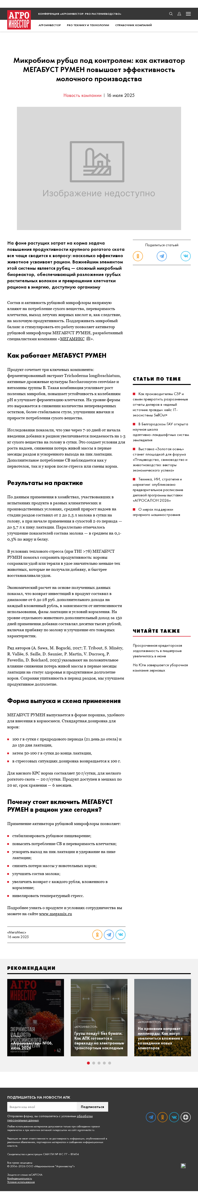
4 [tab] (104, 1063)
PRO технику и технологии (88, 25)
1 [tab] (88, 1063)
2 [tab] (93, 1063)
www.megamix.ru (55, 913)
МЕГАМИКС (72, 338)
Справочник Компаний (133, 25)
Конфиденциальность (19, 1178)
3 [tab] (99, 1063)
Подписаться (92, 1106)
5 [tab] (109, 1063)
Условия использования (21, 1182)
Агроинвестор (50, 25)
